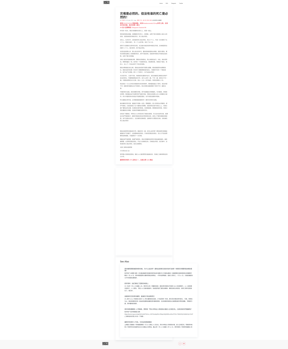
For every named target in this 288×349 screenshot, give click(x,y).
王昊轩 (123, 20)
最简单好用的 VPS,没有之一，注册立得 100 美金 (136, 160)
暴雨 (138, 20)
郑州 (148, 20)
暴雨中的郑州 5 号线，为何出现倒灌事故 (138, 322)
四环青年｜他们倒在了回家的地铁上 (136, 283)
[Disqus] (144, 193)
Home (161, 3)
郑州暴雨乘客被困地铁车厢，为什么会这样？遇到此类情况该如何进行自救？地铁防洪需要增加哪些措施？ (158, 270)
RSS (167, 3)
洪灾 (145, 20)
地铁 (151, 20)
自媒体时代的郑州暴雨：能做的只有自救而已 (139, 296)
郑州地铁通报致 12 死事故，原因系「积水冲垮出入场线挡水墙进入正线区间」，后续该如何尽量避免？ (158, 309)
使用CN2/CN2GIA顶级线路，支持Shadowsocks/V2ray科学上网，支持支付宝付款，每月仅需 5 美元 (144, 24)
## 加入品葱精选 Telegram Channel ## (133, 27)
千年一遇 (142, 20)
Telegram (173, 3)
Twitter (181, 3)
